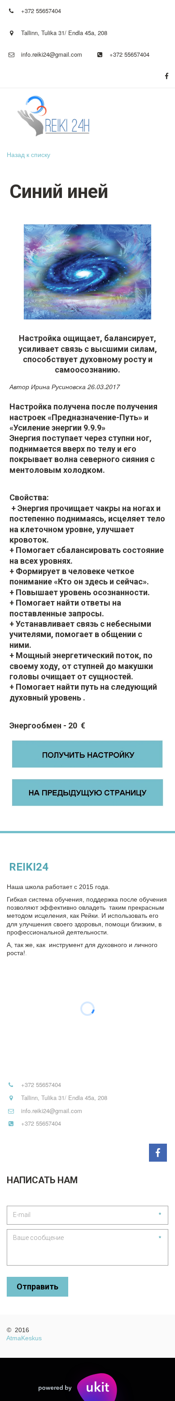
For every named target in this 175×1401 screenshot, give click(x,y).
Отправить (37, 1286)
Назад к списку (28, 154)
